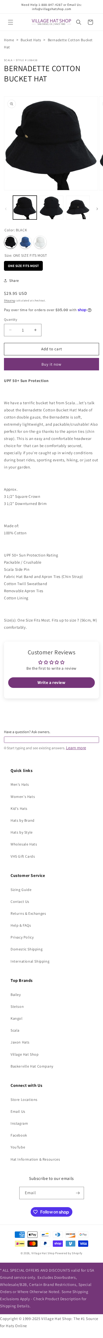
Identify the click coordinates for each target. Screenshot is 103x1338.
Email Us (18, 1111)
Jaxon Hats (20, 1042)
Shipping (9, 300)
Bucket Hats (31, 40)
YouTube (18, 1147)
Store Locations (24, 1099)
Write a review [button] (51, 682)
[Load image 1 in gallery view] (25, 207)
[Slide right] (97, 209)
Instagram (19, 1123)
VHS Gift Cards (23, 856)
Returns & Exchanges (28, 913)
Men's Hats (20, 784)
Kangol (17, 1018)
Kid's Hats (19, 808)
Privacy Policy (22, 937)
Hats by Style (22, 832)
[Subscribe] (78, 1193)
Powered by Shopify (68, 1253)
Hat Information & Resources (35, 1159)
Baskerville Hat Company (32, 1066)
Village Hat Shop (25, 1054)
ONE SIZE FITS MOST (23, 264)
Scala (8, 60)
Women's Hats (23, 796)
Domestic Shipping (27, 949)
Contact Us (20, 901)
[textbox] (51, 740)
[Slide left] (6, 209)
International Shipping (30, 961)
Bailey (16, 994)
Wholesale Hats (24, 844)
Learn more (76, 748)
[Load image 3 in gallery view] (78, 207)
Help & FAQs (21, 925)
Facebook (19, 1135)
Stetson (17, 1006)
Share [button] (14, 280)
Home (9, 40)
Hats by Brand (23, 820)
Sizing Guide (21, 889)
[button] (10, 22)
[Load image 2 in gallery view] (51, 207)
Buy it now (51, 364)
